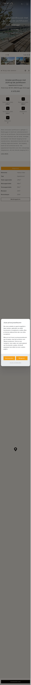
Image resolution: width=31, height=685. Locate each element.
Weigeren (22, 358)
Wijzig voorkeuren (15, 362)
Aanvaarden (9, 358)
